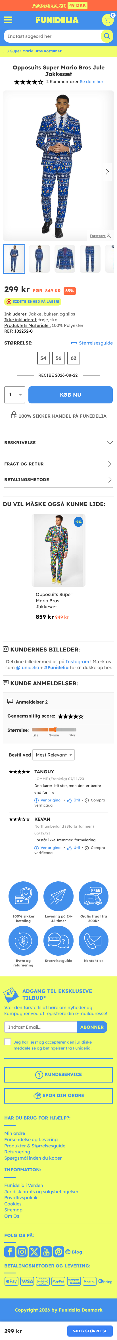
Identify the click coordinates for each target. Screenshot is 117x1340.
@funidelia (27, 667)
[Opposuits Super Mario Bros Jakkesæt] (58, 550)
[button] (107, 172)
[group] (14, 259)
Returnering (17, 1152)
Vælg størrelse (90, 1331)
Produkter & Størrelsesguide (34, 1146)
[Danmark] (9, 1252)
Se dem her (91, 81)
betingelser (54, 1048)
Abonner (92, 1027)
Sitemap (13, 1210)
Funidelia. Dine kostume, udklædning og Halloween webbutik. (57, 20)
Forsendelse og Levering (31, 1139)
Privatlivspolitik (20, 1197)
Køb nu (70, 394)
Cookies (13, 1204)
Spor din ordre (62, 1095)
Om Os (11, 1216)
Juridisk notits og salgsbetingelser (41, 1191)
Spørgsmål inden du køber (33, 1158)
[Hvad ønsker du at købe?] (8, 20)
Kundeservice (62, 1074)
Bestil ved (20, 755)
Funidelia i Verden (23, 1185)
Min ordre (14, 1133)
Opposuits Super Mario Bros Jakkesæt (54, 600)
